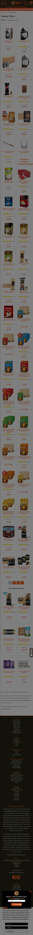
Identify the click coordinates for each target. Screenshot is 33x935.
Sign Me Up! (16, 904)
